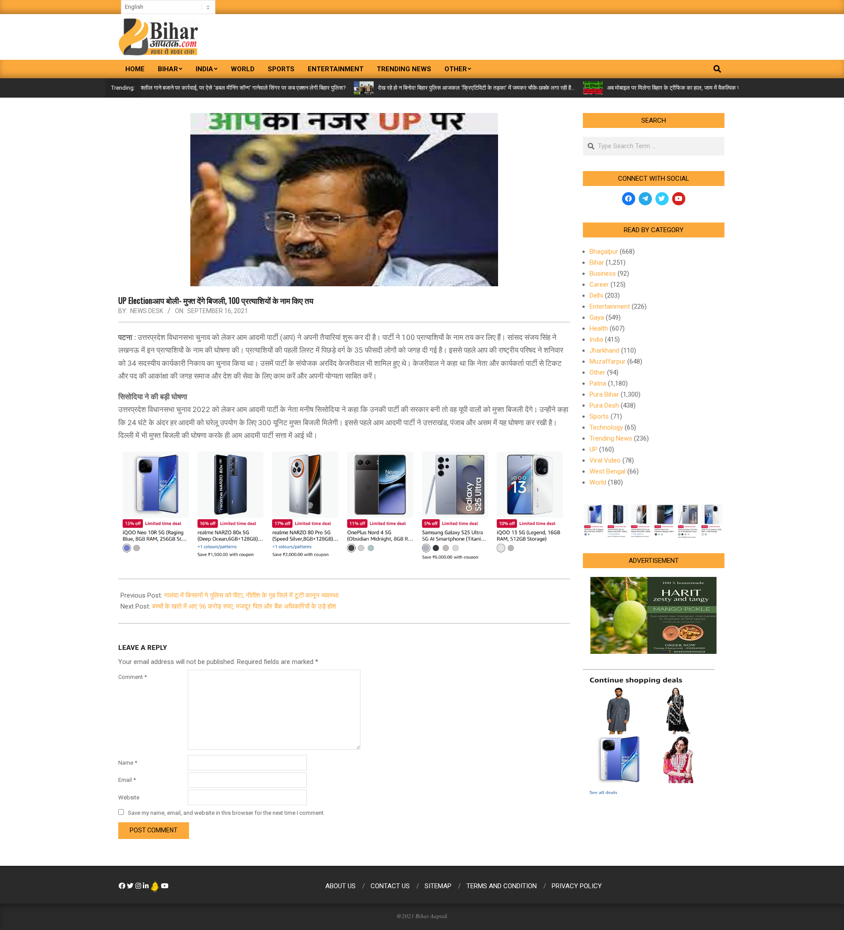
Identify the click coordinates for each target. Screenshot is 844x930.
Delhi (596, 295)
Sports (599, 416)
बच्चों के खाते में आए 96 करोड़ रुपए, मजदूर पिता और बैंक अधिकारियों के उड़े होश (244, 606)
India (596, 339)
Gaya (596, 317)
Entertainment (609, 306)
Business (602, 273)
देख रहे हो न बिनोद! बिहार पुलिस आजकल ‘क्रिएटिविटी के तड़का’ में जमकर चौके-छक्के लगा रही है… (446, 87)
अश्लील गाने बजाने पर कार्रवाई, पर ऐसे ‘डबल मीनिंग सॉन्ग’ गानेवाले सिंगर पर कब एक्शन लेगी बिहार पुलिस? (211, 87)
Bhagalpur (603, 251)
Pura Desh (604, 405)
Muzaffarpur (607, 361)
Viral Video (605, 460)
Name (127, 762)
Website (128, 797)
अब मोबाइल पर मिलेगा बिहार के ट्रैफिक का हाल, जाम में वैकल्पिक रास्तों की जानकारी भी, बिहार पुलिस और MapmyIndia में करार (706, 87)
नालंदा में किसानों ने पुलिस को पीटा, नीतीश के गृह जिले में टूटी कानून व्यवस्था (251, 595)
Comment (132, 677)
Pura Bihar (604, 394)
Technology (606, 427)
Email (127, 780)
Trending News (610, 438)
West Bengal (607, 471)
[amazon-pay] (344, 503)
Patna (597, 383)
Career (599, 284)
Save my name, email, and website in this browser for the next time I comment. (226, 813)
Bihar (596, 262)
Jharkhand (604, 350)
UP (593, 449)
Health (598, 328)
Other (597, 372)
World (597, 482)
